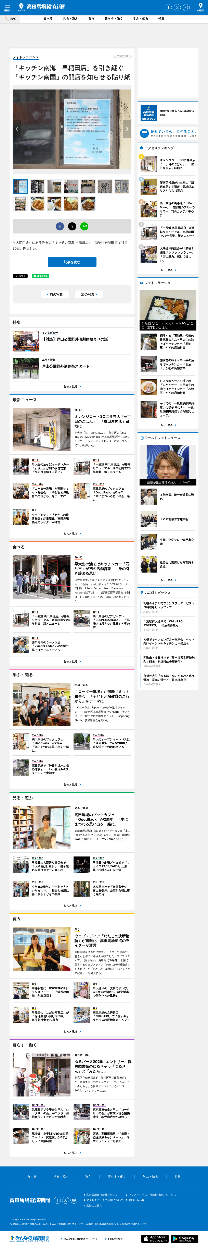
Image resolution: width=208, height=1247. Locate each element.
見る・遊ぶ (70, 18)
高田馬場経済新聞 (41, 7)
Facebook (168, 7)
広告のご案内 (94, 1205)
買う (91, 18)
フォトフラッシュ (26, 57)
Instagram (186, 7)
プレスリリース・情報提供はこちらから (152, 1194)
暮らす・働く (114, 18)
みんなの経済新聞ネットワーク (29, 1239)
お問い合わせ (136, 1200)
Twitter (177, 7)
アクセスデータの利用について (104, 1200)
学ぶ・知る (140, 18)
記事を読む (72, 262)
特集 (161, 18)
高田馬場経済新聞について (102, 1194)
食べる (48, 18)
